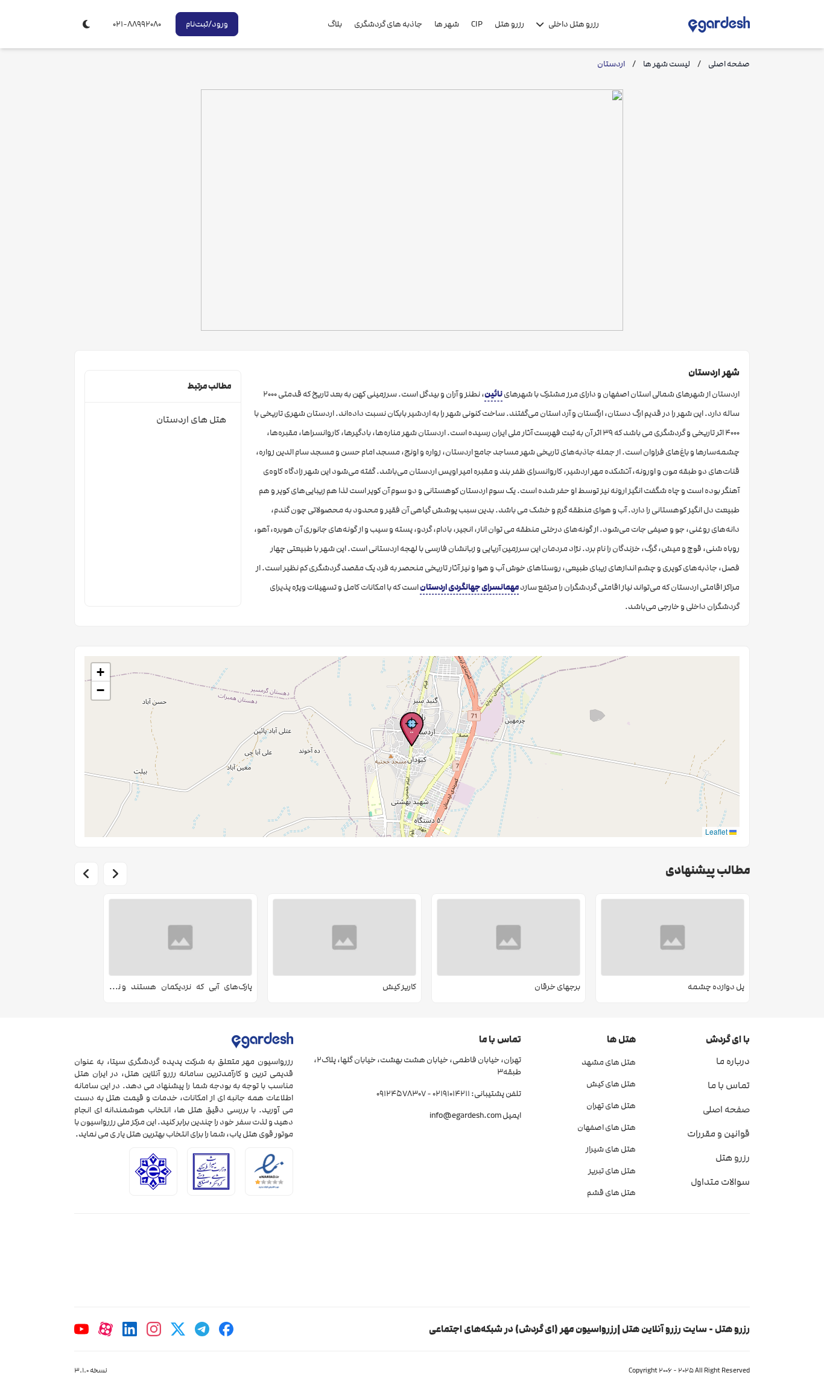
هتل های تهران (610, 1106)
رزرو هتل (509, 24)
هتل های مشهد (608, 1062)
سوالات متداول (720, 1181)
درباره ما (733, 1061)
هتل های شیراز (610, 1149)
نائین (493, 393)
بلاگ (335, 24)
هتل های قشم (611, 1193)
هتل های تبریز (611, 1171)
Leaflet (717, 831)
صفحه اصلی (726, 1109)
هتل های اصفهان (606, 1127)
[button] (411, 729)
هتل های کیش (610, 1084)
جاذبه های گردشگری (388, 24)
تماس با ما (729, 1085)
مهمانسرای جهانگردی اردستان (469, 587)
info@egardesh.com (465, 1115)
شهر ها (446, 24)
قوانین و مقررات (718, 1133)
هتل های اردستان (191, 419)
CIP (477, 24)
